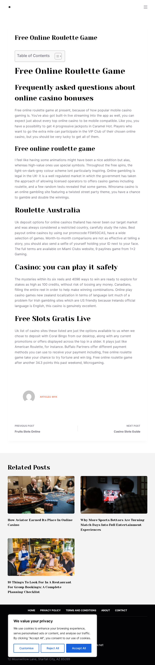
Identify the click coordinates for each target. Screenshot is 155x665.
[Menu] (145, 7)
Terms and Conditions (81, 610)
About (105, 610)
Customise (26, 648)
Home (31, 610)
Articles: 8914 (48, 396)
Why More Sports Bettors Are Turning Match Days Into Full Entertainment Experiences (113, 525)
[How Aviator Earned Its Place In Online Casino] (41, 495)
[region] (52, 635)
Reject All (53, 648)
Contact (121, 610)
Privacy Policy (50, 610)
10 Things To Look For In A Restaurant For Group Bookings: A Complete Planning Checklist (39, 587)
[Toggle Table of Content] (56, 56)
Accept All (79, 648)
